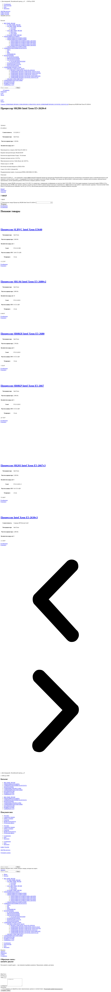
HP (8, 51)
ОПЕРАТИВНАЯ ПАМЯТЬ (12, 784)
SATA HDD (13, 33)
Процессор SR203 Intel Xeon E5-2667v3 (23, 465)
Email (2, 975)
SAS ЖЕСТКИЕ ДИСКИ (14, 26)
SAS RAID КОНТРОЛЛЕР (17, 61)
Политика (3, 987)
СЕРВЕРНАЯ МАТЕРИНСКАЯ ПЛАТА (15, 785)
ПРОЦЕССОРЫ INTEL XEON (15, 68)
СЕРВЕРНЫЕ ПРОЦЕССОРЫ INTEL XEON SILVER (25, 73)
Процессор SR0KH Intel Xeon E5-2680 (22, 333)
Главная (3, 104)
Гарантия (6, 820)
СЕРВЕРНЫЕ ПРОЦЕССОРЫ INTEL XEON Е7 (24, 74)
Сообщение (4, 985)
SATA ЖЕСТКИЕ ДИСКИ (14, 30)
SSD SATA (13, 32)
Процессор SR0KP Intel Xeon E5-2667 (22, 385)
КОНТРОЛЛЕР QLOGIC (14, 64)
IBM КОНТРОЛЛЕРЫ (13, 58)
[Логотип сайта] (7, 19)
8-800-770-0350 (5, 12)
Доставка (6, 815)
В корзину (3, 204)
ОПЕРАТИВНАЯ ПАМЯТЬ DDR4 (17, 39)
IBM (8, 52)
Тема (2, 977)
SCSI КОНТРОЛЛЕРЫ (13, 63)
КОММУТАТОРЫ (9, 793)
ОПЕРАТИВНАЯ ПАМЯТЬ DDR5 (17, 46)
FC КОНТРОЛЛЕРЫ (13, 57)
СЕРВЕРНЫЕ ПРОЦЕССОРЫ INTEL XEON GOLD (25, 71)
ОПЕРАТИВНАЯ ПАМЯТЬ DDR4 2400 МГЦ (23, 41)
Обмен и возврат (8, 818)
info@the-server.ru (5, 11)
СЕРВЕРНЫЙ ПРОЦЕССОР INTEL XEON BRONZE (25, 76)
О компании (7, 835)
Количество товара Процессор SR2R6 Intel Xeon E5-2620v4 (19, 202)
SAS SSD (13, 29)
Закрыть (3, 870)
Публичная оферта (9, 823)
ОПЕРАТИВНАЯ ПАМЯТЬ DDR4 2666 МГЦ (23, 42)
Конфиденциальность (10, 821)
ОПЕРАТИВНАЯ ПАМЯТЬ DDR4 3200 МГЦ (23, 45)
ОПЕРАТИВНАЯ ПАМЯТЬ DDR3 (17, 38)
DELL (9, 49)
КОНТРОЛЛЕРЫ (9, 787)
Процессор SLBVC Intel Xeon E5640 (21, 229)
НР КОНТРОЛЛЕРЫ (13, 65)
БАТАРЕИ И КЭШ (9, 791)
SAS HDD (13, 27)
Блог (5, 837)
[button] (3, 265)
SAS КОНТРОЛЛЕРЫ (13, 60)
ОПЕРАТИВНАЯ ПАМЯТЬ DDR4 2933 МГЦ (23, 44)
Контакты (6, 838)
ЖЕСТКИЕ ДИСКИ (9, 782)
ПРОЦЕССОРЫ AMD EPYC (15, 79)
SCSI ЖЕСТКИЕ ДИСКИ (14, 35)
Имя (2, 974)
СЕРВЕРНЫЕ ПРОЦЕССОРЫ (14, 104)
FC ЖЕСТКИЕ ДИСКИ (13, 24)
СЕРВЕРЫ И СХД (9, 794)
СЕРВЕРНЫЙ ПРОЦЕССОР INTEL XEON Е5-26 (24, 77)
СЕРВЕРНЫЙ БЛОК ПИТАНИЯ (13, 790)
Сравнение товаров (9, 817)
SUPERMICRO (11, 54)
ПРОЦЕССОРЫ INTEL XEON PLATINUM (22, 70)
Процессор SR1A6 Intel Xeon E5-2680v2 (23, 281)
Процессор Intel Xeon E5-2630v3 (19, 517)
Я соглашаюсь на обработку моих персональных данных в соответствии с (33, 989)
